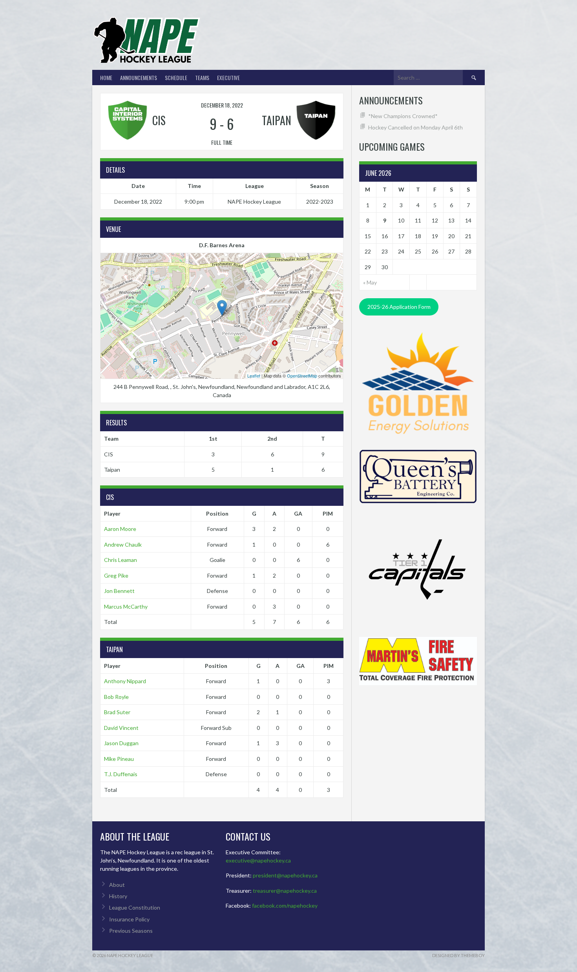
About (117, 884)
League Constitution (134, 907)
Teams (202, 77)
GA (298, 513)
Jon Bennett (119, 590)
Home (106, 77)
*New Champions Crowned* (403, 116)
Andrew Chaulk (123, 544)
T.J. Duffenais (120, 774)
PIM (328, 513)
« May (370, 282)
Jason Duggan (121, 743)
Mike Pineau (119, 758)
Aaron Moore (120, 528)
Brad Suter (117, 712)
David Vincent (121, 727)
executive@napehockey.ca (258, 860)
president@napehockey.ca (285, 875)
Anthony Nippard (125, 681)
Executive (228, 77)
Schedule (176, 77)
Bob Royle (116, 696)
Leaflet (253, 375)
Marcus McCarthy (126, 606)
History (118, 896)
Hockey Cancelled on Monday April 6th (415, 127)
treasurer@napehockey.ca (285, 890)
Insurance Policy (129, 919)
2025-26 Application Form (399, 306)
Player (112, 513)
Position (217, 513)
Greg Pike (116, 575)
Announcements (138, 77)
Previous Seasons (131, 930)
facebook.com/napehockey (285, 905)
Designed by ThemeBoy (458, 955)
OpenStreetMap (302, 375)
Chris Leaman (120, 559)
